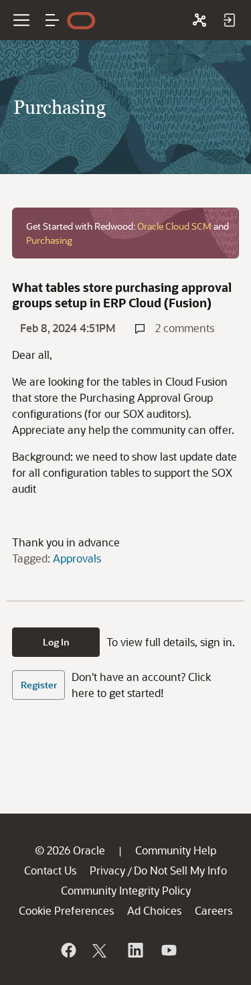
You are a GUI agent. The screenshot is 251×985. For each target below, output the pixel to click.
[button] (52, 20)
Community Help (175, 850)
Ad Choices (154, 910)
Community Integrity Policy (126, 890)
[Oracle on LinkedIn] (134, 950)
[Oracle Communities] (199, 20)
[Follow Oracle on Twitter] (101, 950)
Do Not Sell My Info (180, 870)
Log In (56, 641)
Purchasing (49, 240)
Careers (213, 910)
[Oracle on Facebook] (67, 950)
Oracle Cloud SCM (174, 226)
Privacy (107, 870)
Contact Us (50, 870)
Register (39, 684)
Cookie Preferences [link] (66, 910)
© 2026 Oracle (70, 850)
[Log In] (229, 20)
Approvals (77, 558)
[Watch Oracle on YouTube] (168, 950)
